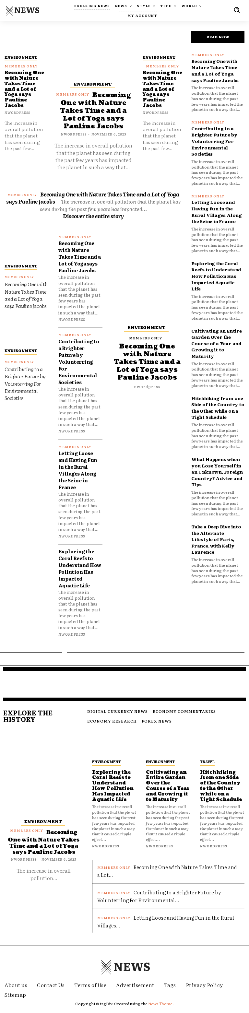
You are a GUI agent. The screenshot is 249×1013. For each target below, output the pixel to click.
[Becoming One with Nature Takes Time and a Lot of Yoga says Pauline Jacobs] (24, 41)
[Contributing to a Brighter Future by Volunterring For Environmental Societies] (27, 331)
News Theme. (161, 1004)
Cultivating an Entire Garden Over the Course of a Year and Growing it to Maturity (216, 343)
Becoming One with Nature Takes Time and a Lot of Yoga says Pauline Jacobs (24, 89)
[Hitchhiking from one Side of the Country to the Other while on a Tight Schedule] (222, 744)
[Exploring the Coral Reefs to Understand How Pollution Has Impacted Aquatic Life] (114, 744)
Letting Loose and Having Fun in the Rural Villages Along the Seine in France (77, 470)
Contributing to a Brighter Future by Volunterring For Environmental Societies (25, 383)
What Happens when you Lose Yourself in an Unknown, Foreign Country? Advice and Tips (217, 472)
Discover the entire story (93, 215)
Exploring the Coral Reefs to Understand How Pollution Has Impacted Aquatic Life (79, 568)
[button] (236, 10)
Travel (207, 761)
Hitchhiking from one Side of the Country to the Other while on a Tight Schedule (217, 407)
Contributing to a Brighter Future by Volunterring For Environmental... (159, 896)
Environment (21, 57)
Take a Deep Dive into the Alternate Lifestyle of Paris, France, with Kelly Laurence (216, 539)
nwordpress (17, 112)
